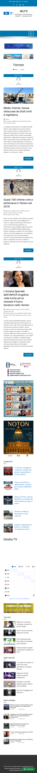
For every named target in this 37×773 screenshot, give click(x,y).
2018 (13, 214)
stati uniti (8, 123)
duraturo (6, 315)
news (25, 315)
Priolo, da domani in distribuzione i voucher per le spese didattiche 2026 (22, 485)
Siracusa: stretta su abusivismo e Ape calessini (21, 513)
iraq (19, 121)
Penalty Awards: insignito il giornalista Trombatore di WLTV (25, 650)
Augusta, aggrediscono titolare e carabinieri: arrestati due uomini (23, 527)
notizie (29, 315)
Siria (5, 123)
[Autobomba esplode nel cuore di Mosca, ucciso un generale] (6, 741)
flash (10, 315)
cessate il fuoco (27, 313)
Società (10, 212)
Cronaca (18, 211)
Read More (28, 158)
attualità (20, 313)
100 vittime (8, 214)
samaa (29, 121)
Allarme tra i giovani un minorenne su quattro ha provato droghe (24, 624)
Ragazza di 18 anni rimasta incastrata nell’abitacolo (22, 675)
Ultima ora (15, 212)
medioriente (23, 121)
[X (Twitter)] (16, 5)
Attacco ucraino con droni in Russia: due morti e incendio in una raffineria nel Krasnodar (21, 706)
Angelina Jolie (13, 313)
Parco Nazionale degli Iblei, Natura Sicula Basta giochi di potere (24, 641)
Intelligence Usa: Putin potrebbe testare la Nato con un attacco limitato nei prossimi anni (21, 716)
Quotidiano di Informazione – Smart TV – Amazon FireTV (24, 15)
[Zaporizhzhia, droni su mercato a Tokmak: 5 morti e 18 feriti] (6, 726)
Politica (6, 212)
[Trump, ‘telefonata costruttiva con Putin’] (6, 734)
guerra (9, 121)
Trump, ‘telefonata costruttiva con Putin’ (21, 732)
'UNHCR (7, 313)
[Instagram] (20, 5)
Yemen (13, 123)
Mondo (23, 211)
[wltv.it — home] (8, 13)
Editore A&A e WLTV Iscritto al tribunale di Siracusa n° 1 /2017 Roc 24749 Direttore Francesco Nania (18, 768)
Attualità (13, 211)
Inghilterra (14, 121)
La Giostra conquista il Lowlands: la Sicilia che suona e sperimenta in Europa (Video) (23, 471)
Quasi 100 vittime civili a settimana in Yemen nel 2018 (18, 203)
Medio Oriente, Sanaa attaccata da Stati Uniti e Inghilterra (18, 111)
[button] (28, 769)
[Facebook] (13, 5)
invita (22, 315)
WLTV (24, 11)
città (6, 121)
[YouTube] (23, 5)
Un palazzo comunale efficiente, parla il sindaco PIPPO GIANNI (25, 684)
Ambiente (7, 211)
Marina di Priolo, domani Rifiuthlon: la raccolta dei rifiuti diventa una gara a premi (23, 500)
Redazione (18, 84)
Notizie (7, 119)
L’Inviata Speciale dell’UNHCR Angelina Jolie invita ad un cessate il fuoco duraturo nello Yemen (16, 298)
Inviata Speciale (16, 315)
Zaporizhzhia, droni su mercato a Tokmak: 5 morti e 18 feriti (19, 724)
